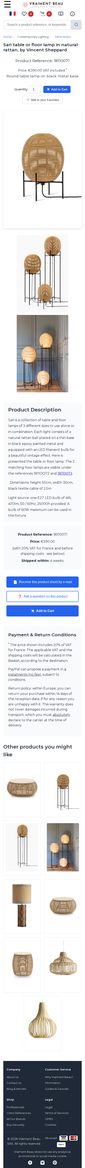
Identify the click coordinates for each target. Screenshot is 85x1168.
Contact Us (14, 1082)
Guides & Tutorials (56, 1088)
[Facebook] (30, 1163)
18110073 (65, 473)
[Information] (72, 14)
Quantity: (21, 89)
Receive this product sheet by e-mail (42, 582)
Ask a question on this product (42, 596)
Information (52, 1082)
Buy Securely (15, 1124)
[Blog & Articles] (61, 14)
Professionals (15, 1107)
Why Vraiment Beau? (59, 1077)
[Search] (76, 25)
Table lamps (62, 36)
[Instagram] (42, 1163)
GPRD (49, 1119)
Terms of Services (56, 1113)
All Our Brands (16, 1119)
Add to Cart (59, 89)
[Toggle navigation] (7, 7)
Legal (48, 1107)
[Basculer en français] (12, 13)
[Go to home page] (42, 5)
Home (7, 36)
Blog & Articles (16, 1088)
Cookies (50, 1124)
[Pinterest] (55, 1163)
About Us (13, 1077)
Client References (19, 1113)
